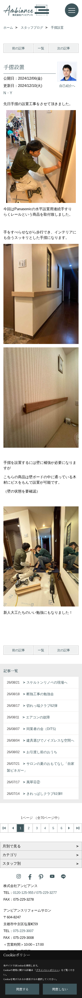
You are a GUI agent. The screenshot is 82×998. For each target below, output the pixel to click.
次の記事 (63, 48)
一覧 (41, 48)
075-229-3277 (46, 892)
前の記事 (18, 48)
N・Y (7, 93)
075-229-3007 (23, 931)
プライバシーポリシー (47, 970)
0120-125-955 (23, 892)
